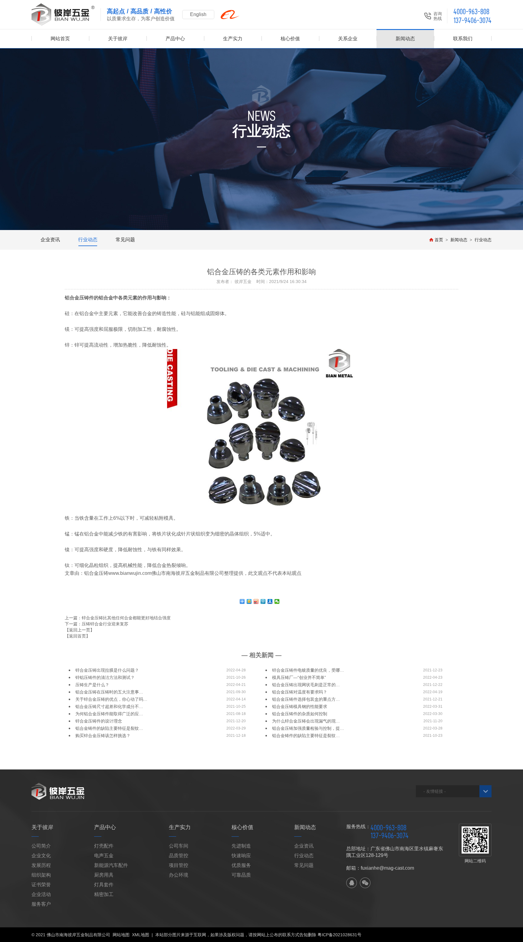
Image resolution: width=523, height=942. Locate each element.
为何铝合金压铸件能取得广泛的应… (109, 713)
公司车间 (178, 845)
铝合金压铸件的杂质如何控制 (299, 713)
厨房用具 (103, 875)
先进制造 (241, 845)
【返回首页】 (77, 636)
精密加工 (103, 894)
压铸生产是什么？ (92, 684)
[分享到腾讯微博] (263, 601)
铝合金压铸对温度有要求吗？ (299, 692)
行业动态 (87, 239)
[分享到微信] (277, 601)
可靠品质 (241, 875)
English (198, 14)
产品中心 (175, 38)
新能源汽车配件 (111, 865)
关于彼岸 (117, 38)
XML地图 (140, 934)
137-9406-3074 (472, 20)
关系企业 (347, 38)
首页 (439, 239)
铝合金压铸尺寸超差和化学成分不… (109, 706)
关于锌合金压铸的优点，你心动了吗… (111, 699)
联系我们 (462, 38)
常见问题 (125, 239)
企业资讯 (50, 239)
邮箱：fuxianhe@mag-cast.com (380, 868)
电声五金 (103, 855)
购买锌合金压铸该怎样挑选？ (102, 735)
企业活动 (41, 894)
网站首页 (60, 38)
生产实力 (232, 38)
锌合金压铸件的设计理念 (98, 721)
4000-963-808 (471, 11)
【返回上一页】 (79, 629)
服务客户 (41, 904)
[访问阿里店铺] (230, 14)
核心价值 (290, 38)
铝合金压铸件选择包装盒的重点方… (306, 699)
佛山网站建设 (458, 934)
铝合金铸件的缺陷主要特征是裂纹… (109, 728)
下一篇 (96, 623)
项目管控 (178, 865)
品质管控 (178, 855)
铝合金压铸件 (79, 297)
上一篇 (118, 617)
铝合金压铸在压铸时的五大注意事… (109, 692)
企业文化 (41, 855)
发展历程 (41, 865)
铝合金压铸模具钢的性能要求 (299, 706)
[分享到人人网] (270, 601)
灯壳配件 (103, 845)
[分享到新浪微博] (256, 601)
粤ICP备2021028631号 (339, 934)
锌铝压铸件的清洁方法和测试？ (105, 677)
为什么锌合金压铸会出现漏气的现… (306, 721)
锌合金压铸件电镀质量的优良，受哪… (308, 670)
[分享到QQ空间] (249, 601)
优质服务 (241, 865)
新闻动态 (405, 38)
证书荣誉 (41, 884)
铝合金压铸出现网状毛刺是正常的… (306, 684)
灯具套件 (103, 884)
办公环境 (178, 875)
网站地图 (121, 934)
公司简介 (41, 845)
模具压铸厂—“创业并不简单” (299, 677)
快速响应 (241, 855)
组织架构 (41, 875)
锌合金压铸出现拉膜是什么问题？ (107, 670)
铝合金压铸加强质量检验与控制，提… (308, 728)
